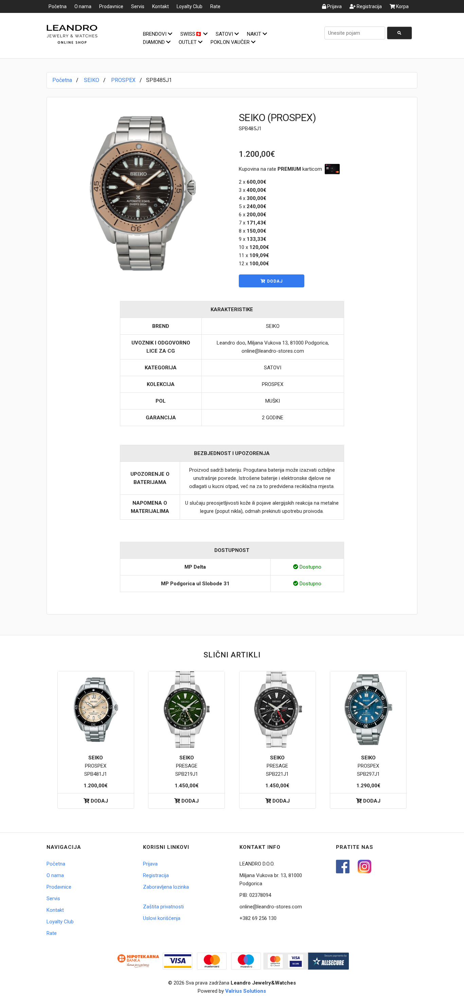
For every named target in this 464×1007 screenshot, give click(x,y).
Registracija (369, 6)
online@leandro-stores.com (270, 907)
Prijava (334, 6)
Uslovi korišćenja (161, 918)
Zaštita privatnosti (163, 907)
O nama (82, 6)
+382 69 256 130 (257, 918)
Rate (215, 6)
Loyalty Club (189, 6)
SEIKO (91, 80)
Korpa (402, 6)
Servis (137, 6)
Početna (58, 6)
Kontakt (160, 6)
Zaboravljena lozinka (166, 887)
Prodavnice (111, 6)
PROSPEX (123, 80)
